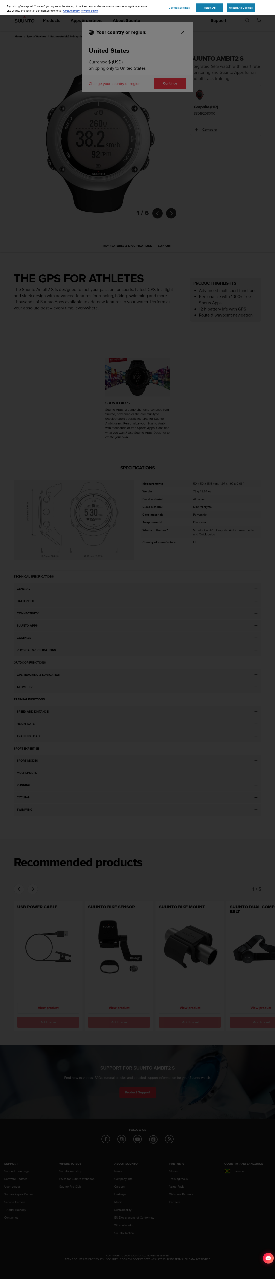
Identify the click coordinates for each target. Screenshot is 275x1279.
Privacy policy (89, 11)
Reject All (209, 7)
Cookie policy (71, 11)
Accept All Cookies (240, 7)
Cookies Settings (179, 7)
